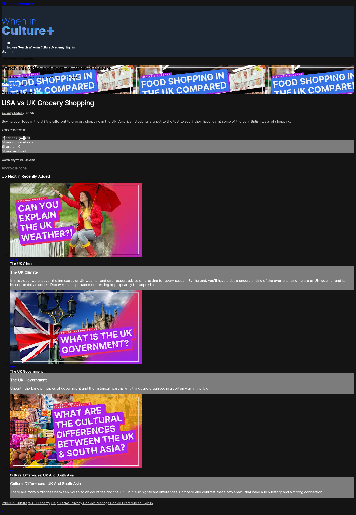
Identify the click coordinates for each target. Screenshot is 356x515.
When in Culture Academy (46, 47)
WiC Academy (39, 503)
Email (26, 138)
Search (23, 47)
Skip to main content (18, 4)
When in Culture (14, 503)
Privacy (76, 503)
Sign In (7, 51)
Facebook (10, 138)
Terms (65, 503)
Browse (12, 47)
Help (55, 503)
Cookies (90, 503)
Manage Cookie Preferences (119, 503)
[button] (8, 43)
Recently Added (12, 113)
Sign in (70, 47)
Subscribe (10, 85)
